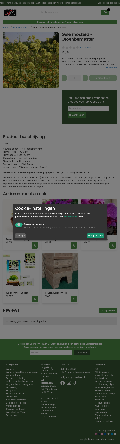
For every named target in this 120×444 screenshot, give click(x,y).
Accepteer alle (95, 235)
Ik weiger (20, 235)
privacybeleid (71, 216)
